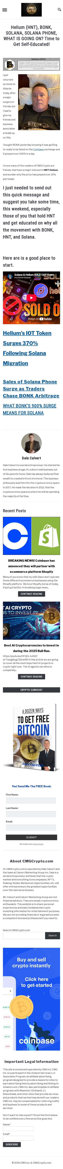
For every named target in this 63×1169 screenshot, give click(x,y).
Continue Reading (31, 594)
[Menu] (4, 10)
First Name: (12, 794)
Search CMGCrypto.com (16, 930)
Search (53, 935)
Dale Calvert (31, 458)
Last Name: (12, 808)
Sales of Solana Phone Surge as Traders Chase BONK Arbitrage (31, 389)
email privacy (38, 844)
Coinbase (38, 149)
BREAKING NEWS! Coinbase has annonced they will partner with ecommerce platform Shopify (31, 566)
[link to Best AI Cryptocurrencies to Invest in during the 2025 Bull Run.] (31, 621)
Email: (9, 821)
